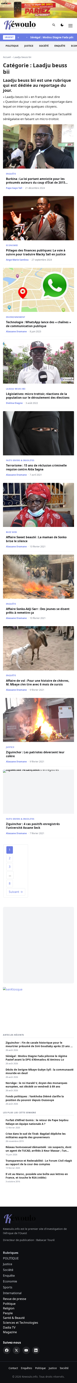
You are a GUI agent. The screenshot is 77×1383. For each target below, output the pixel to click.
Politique (9, 1304)
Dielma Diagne (14, 403)
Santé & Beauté (14, 1318)
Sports (7, 1287)
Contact (13, 1368)
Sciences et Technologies (20, 1323)
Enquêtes (26, 1368)
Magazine (10, 1332)
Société (44, 45)
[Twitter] (16, 1350)
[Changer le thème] (62, 26)
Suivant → (16, 892)
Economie (12, 245)
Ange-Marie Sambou (17, 259)
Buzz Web (11, 532)
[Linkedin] (36, 1350)
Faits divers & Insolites (20, 460)
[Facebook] (6, 1350)
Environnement (15, 317)
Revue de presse (14, 1299)
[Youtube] (26, 1350)
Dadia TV (9, 1327)
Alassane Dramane (16, 331)
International (12, 1293)
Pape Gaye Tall (14, 188)
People (8, 1313)
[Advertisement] (38, 945)
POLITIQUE (12, 45)
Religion (8, 1308)
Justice (28, 45)
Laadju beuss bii (15, 388)
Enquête (59, 45)
